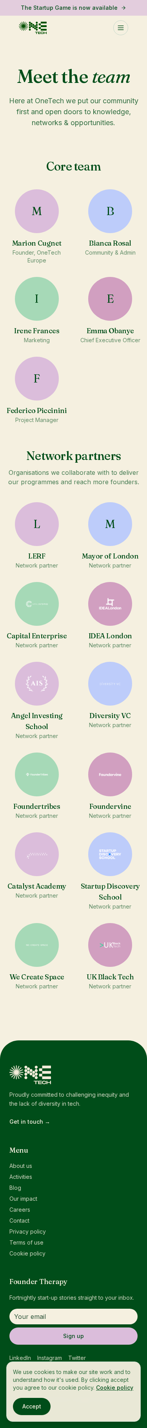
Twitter (77, 1357)
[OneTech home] (33, 28)
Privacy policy (27, 1231)
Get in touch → (29, 1121)
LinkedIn (20, 1357)
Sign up (73, 1336)
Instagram (49, 1357)
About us (20, 1165)
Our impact (23, 1198)
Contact (19, 1220)
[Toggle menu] (120, 27)
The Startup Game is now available (69, 7)
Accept (31, 1406)
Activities (20, 1176)
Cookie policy (27, 1253)
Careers (19, 1209)
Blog (15, 1187)
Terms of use (26, 1242)
